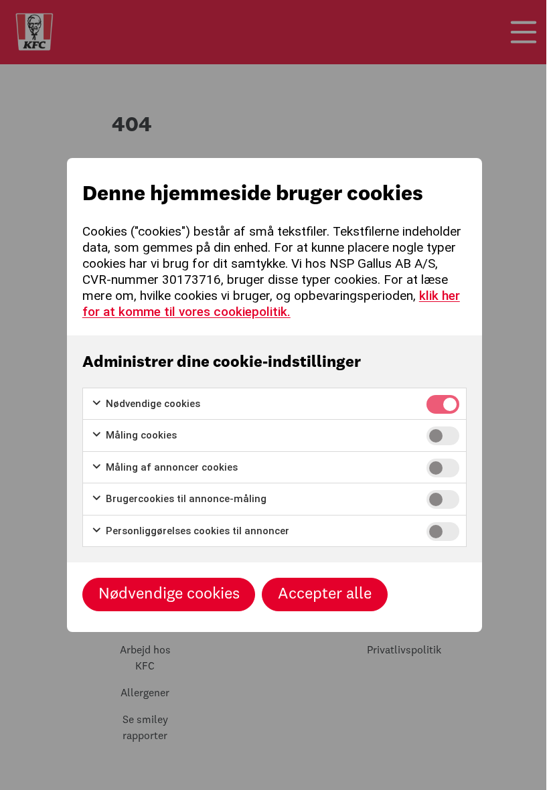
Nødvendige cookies (151, 404)
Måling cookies (140, 435)
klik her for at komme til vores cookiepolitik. (271, 303)
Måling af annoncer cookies (170, 467)
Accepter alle (325, 594)
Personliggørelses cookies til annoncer (196, 531)
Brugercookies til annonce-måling (184, 499)
